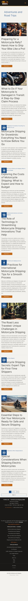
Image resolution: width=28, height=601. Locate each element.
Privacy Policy (12, 575)
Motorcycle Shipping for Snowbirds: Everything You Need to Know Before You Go (13, 138)
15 (17, 492)
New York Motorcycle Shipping (14, 535)
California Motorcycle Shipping (14, 529)
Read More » (7, 66)
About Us (14, 557)
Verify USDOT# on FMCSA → (14, 524)
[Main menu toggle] (25, 3)
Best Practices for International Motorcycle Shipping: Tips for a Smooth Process (13, 271)
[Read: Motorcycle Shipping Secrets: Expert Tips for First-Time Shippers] (8, 358)
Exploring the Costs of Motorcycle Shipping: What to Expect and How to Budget (12, 181)
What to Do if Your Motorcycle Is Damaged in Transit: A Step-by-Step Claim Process (13, 95)
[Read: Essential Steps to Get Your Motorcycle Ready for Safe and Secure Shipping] (14, 403)
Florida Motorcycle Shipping (14, 531)
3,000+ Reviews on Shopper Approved (14, 551)
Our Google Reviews (14, 553)
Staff (14, 562)
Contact (14, 567)
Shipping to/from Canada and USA (14, 539)
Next (14, 495)
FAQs (14, 555)
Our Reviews (14, 549)
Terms (17, 575)
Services (14, 565)
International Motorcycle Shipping (14, 547)
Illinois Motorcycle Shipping (14, 537)
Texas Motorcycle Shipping (14, 533)
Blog (14, 559)
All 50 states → (14, 542)
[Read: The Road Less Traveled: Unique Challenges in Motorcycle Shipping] (14, 311)
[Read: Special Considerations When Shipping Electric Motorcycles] (14, 451)
